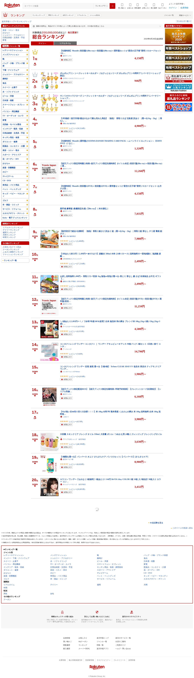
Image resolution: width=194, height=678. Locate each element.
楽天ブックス (67, 56)
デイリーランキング (11, 230)
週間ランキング (9, 232)
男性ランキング (53, 15)
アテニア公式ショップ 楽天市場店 (74, 439)
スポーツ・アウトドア (12, 155)
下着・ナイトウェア (11, 70)
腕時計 (5, 79)
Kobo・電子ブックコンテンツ (15, 218)
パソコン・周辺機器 (11, 111)
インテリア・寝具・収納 (13, 129)
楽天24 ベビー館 (68, 459)
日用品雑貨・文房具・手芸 (14, 37)
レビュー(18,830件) (77, 286)
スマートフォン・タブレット (14, 106)
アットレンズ (67, 349)
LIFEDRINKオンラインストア (72, 259)
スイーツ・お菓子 (10, 87)
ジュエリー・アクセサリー (14, 35)
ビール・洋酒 (8, 96)
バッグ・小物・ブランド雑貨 (14, 64)
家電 (4, 40)
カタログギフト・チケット (14, 213)
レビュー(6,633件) (76, 331)
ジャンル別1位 (95, 15)
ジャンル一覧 (169, 15)
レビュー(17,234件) (77, 264)
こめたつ (66, 417)
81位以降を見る (156, 523)
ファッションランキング (13, 254)
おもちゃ (6, 33)
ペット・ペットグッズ (12, 189)
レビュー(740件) (76, 354)
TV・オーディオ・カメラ (13, 116)
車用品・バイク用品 (11, 185)
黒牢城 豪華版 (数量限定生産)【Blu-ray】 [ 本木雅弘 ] (84, 208)
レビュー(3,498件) (76, 241)
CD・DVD (7, 180)
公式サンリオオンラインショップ (73, 78)
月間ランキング (9, 235)
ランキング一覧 (10, 260)
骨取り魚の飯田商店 (69, 123)
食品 (4, 83)
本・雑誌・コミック (11, 205)
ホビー (5, 172)
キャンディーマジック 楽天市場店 (74, 484)
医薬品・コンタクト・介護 (14, 146)
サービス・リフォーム (12, 209)
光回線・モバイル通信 (12, 124)
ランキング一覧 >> (184, 21)
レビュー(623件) (76, 422)
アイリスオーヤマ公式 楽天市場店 (74, 326)
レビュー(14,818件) (77, 376)
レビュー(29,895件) (77, 489)
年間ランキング (9, 237)
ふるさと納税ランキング (13, 252)
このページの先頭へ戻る (182, 528)
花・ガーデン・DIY (11, 159)
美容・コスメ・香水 (11, 30)
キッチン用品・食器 (11, 137)
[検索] (112, 6)
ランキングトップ (38, 15)
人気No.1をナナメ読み (12, 247)
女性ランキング (68, 15)
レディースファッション (13, 50)
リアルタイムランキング (13, 227)
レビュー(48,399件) (77, 444)
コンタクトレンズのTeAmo (71, 371)
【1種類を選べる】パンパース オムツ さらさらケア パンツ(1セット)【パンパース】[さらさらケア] (104, 457)
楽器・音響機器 (9, 168)
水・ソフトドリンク (11, 92)
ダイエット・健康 (10, 142)
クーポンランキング (11, 249)
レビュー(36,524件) (77, 128)
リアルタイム (81, 15)
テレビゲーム (8, 176)
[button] (130, 6)
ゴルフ (5, 200)
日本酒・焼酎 (8, 100)
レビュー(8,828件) (76, 464)
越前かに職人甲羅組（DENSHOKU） (74, 281)
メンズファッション (11, 54)
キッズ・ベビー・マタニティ (14, 195)
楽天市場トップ (8, 21)
